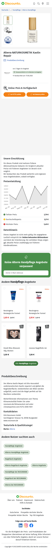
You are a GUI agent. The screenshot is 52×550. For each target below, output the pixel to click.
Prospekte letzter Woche (18, 515)
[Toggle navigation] (47, 3)
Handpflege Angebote (13, 446)
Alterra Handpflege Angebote (16, 452)
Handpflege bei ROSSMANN (16, 472)
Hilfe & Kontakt (26, 503)
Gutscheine (14, 512)
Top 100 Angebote (37, 515)
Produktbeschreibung (15, 60)
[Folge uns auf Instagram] (26, 525)
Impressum (28, 500)
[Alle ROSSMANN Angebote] (7, 73)
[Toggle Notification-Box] (34, 3)
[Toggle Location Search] (43, 3)
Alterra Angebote (39, 465)
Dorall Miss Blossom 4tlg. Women (12, 349)
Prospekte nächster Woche (31, 512)
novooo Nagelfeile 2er (38, 348)
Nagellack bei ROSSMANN (15, 478)
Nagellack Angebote (13, 459)
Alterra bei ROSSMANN (14, 485)
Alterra (12, 429)
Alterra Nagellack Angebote (16, 465)
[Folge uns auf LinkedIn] (20, 525)
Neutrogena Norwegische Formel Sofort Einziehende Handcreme (12, 312)
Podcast (19, 500)
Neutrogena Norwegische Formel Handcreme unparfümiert (37, 312)
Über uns (11, 500)
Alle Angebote (26, 363)
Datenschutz (40, 500)
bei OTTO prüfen (15, 94)
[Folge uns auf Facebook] (31, 525)
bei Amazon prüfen (38, 94)
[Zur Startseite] (12, 3)
